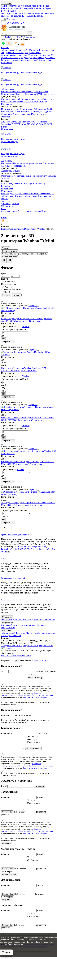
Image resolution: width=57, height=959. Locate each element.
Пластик (5, 101)
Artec (4, 183)
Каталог (5, 47)
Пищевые (20, 94)
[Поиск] (9, 43)
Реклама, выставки (22, 114)
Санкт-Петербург (9, 6)
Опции (16, 171)
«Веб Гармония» (41, 660)
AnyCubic (6, 122)
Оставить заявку (35, 677)
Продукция (6, 630)
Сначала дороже (27, 254)
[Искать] (29, 34)
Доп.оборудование (10, 203)
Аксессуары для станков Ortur (32, 211)
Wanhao (25, 326)
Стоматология (27, 109)
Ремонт (44, 13)
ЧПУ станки (32, 50)
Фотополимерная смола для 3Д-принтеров (21, 55)
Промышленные (21, 91)
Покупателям (7, 622)
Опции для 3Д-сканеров (12, 60)
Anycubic (42, 546)
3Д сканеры (20, 633)
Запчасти (47, 99)
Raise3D (42, 124)
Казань (35, 6)
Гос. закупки (16, 16)
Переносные (19, 163)
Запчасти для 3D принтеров (28, 321)
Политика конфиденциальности (16, 655)
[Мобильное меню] (3, 23)
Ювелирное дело (39, 114)
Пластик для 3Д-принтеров (28, 52)
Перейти (32, 305)
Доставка (11, 13)
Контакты (38, 16)
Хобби (50, 109)
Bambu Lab (16, 122)
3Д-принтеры (7, 50)
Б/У (38, 94)
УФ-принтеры (7, 206)
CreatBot (33, 122)
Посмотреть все (47, 94)
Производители (30, 619)
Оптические (48, 163)
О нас (4, 13)
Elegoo (4, 127)
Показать (16, 295)
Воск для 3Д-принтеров (36, 101)
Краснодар (44, 6)
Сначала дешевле (9, 254)
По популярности (9, 257)
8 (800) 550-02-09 (27, 37)
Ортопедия (6, 117)
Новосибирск (38, 8)
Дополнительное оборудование (16, 99)
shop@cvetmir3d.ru (10, 645)
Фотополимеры (17, 101)
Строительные (8, 94)
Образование (40, 109)
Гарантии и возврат (27, 625)
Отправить (6, 843)
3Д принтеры (7, 633)
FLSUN (15, 124)
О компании (7, 617)
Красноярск (7, 8)
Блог (24, 16)
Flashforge (42, 122)
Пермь (48, 8)
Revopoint (5, 186)
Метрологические (33, 163)
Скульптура (7, 114)
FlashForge (32, 546)
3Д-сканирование (32, 13)
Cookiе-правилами (15, 944)
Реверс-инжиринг (34, 176)
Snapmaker (6, 124)
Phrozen (22, 124)
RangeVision (32, 183)
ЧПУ (3, 208)
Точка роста (44, 619)
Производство (8, 111)
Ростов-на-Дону (8, 11)
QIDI (49, 124)
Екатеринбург (25, 6)
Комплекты (6, 62)
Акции (30, 16)
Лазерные (5, 166)
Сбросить (6, 295)
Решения (17, 635)
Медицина (48, 111)
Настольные (7, 91)
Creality (25, 122)
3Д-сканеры (20, 50)
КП (3, 339)
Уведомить (39, 786)
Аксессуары (37, 99)
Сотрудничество (15, 619)
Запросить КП (8, 342)
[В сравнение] (2, 301)
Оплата (19, 13)
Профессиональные (38, 91)
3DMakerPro (20, 183)
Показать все (7, 129)
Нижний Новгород (22, 8)
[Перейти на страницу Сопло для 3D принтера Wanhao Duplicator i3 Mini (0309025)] (28, 354)
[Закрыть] (38, 306)
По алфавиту (41, 254)
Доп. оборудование (46, 633)
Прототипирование (10, 109)
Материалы (6, 191)
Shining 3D (43, 183)
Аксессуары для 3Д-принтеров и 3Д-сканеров (33, 57)
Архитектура (36, 111)
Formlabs (5, 549)
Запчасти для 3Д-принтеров (37, 60)
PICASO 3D (32, 124)
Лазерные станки (9, 211)
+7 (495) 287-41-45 (15, 23)
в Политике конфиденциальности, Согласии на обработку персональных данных (28, 694)
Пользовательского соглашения (35, 697)
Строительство (22, 111)
